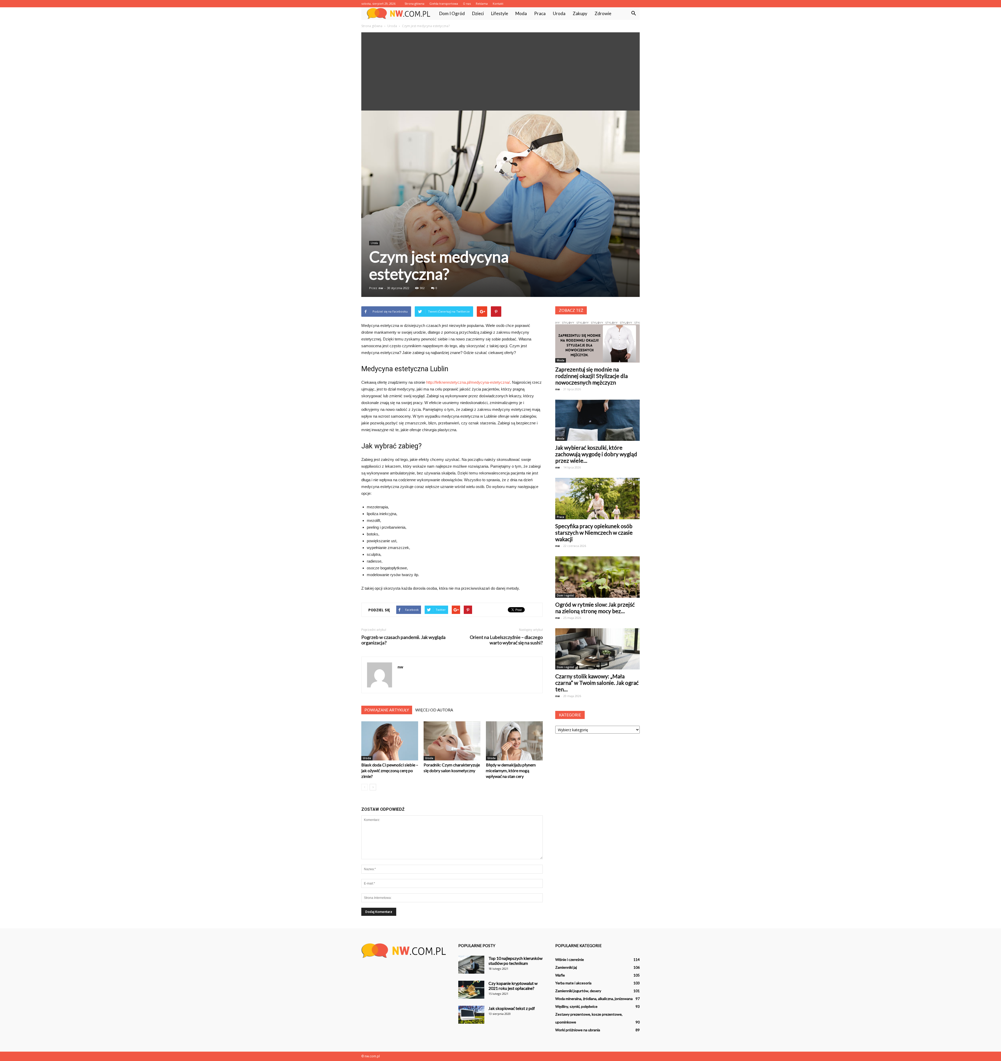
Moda (521, 13)
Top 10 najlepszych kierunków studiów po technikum (515, 961)
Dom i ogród (452, 13)
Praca (540, 13)
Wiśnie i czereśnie (569, 959)
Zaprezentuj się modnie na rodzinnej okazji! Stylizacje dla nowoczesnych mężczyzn (591, 376)
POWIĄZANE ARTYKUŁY (386, 710)
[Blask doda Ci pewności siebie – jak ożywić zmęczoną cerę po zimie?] (389, 740)
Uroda (559, 13)
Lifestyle (499, 13)
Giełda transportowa (443, 3)
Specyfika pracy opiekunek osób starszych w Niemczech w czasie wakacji (594, 532)
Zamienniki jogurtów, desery (578, 991)
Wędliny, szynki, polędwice (576, 1006)
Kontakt (498, 3)
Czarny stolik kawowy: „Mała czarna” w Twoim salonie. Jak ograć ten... (597, 682)
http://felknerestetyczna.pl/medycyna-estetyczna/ (468, 382)
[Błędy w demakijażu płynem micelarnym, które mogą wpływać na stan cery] (514, 740)
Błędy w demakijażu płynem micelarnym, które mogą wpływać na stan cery (511, 770)
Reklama (482, 3)
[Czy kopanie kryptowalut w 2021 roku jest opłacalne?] (471, 990)
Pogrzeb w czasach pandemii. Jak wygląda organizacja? (403, 640)
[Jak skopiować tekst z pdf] (471, 1015)
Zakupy (580, 13)
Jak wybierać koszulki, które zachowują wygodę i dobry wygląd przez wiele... (596, 454)
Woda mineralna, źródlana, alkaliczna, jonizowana (594, 998)
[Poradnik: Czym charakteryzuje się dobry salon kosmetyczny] (452, 740)
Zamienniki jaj (566, 967)
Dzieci (478, 13)
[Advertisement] (500, 71)
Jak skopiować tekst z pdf (512, 1008)
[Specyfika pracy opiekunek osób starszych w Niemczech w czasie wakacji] (597, 498)
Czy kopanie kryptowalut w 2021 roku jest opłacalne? (513, 986)
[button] (633, 13)
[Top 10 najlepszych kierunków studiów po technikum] (471, 965)
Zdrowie (603, 13)
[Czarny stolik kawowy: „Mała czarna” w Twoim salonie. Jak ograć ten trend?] (597, 649)
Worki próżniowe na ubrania (577, 1030)
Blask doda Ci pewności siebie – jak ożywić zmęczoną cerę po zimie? (389, 770)
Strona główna (414, 3)
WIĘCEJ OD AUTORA (434, 710)
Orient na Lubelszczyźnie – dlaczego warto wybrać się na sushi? (506, 640)
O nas (467, 3)
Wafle (560, 975)
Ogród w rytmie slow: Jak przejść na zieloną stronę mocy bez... (595, 607)
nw (381, 288)
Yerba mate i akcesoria (573, 983)
